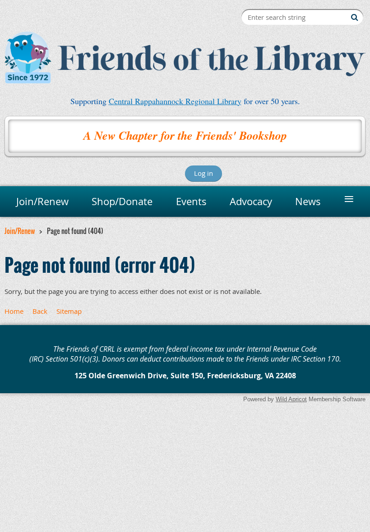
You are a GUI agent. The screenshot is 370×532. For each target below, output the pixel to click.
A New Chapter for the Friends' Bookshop (185, 135)
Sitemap (69, 311)
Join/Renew (20, 231)
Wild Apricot (291, 399)
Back (39, 311)
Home (14, 311)
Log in (203, 173)
